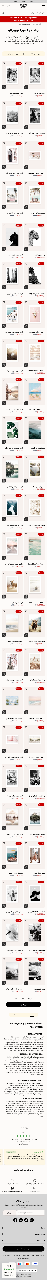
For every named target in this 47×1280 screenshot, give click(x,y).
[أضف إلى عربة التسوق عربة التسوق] (26, 87)
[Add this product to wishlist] (26, 63)
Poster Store (28, 1275)
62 (15, 1015)
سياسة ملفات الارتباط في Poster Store (16, 1255)
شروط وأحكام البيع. (37, 1255)
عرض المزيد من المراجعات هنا (23, 1170)
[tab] (8, 6)
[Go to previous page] (36, 1015)
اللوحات (35, 24)
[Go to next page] (11, 1015)
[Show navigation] (43, 6)
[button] (9, 1270)
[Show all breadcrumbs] (42, 24)
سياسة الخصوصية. (23, 1258)
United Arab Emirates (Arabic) (24, 1270)
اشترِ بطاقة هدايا (22, 1249)
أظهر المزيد (23, 1005)
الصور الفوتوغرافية (24, 24)
